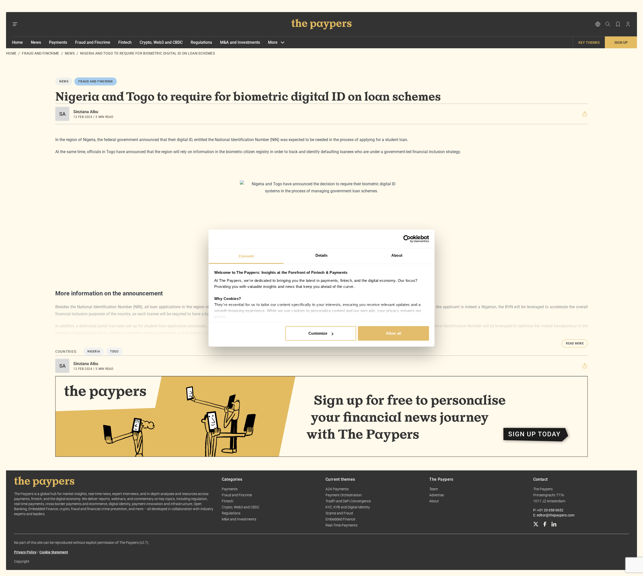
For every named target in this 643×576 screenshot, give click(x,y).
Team (433, 489)
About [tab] (396, 255)
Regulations (201, 42)
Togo (114, 351)
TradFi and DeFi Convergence (348, 501)
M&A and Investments (240, 42)
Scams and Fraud (339, 513)
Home (17, 42)
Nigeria (93, 351)
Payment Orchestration (344, 495)
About (434, 501)
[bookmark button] (618, 24)
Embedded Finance (340, 519)
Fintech (125, 42)
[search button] (608, 24)
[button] (585, 114)
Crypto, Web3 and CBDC (161, 42)
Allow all (393, 333)
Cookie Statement (53, 552)
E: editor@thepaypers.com (553, 515)
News (36, 42)
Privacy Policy (25, 552)
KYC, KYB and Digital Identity (348, 507)
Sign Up (621, 42)
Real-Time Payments (341, 525)
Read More (575, 343)
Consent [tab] (246, 256)
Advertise (436, 495)
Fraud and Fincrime (92, 42)
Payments (58, 42)
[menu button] (15, 24)
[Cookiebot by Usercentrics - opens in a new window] (407, 239)
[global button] (598, 24)
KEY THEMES (589, 42)
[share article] (585, 114)
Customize (318, 333)
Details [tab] (321, 255)
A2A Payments (337, 489)
